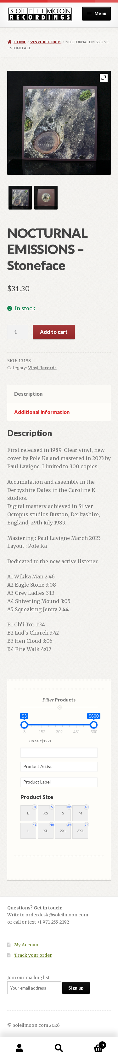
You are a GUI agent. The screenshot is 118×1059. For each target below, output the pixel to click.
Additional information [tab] (42, 412)
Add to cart (54, 332)
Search (59, 1048)
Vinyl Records (45, 41)
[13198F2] (46, 197)
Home (20, 41)
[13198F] (20, 197)
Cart (91, 1042)
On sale (40, 740)
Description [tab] (28, 394)
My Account (27, 945)
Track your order (33, 955)
